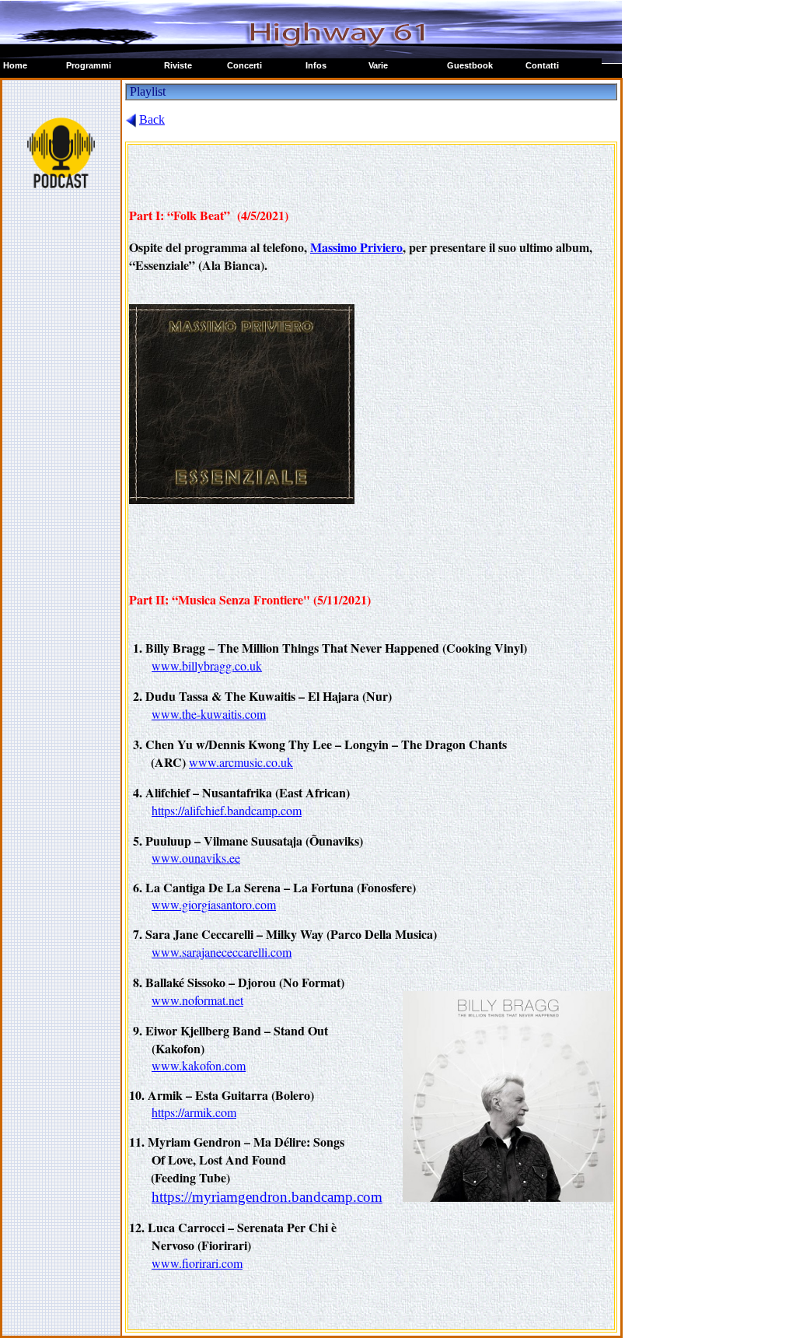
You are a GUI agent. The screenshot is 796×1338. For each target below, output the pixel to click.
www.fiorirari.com (197, 1263)
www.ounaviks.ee (196, 857)
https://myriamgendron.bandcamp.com (267, 1197)
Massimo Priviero (356, 247)
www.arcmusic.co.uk (241, 762)
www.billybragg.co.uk (207, 665)
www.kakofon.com (199, 1065)
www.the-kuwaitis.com (209, 714)
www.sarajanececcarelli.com (222, 952)
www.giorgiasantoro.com (214, 904)
